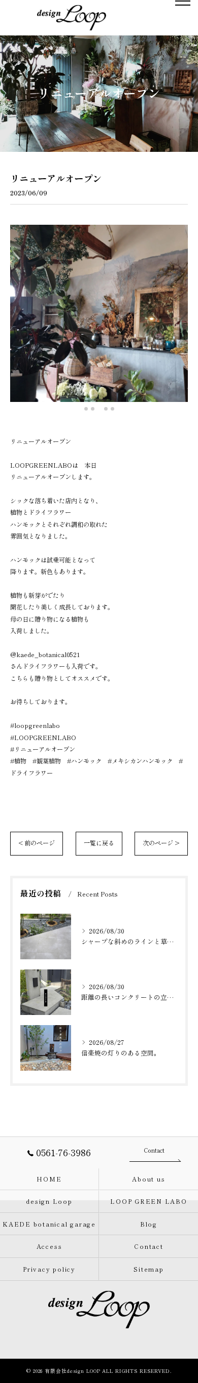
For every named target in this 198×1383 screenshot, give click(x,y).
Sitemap (148, 1269)
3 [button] (99, 409)
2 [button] (92, 409)
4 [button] (106, 409)
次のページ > (161, 842)
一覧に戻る (99, 842)
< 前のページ (36, 842)
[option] (99, 313)
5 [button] (112, 409)
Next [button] (178, 317)
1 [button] (86, 409)
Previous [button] (20, 317)
